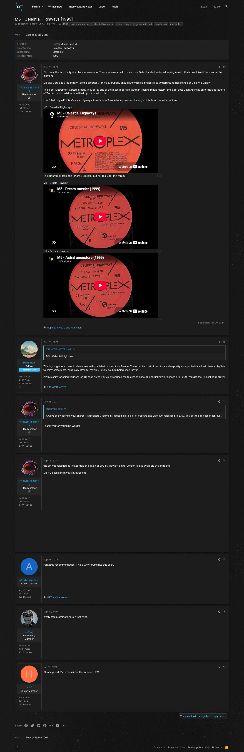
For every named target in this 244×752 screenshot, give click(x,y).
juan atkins (161, 24)
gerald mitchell (144, 24)
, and (64, 327)
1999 (65, 24)
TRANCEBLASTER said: (58, 349)
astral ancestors (80, 24)
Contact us (159, 747)
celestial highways (103, 24)
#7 (224, 666)
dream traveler (124, 24)
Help (207, 747)
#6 (224, 611)
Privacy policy (195, 747)
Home (215, 747)
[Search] (226, 6)
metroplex (175, 24)
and (57, 597)
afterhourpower (29, 580)
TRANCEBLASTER (27, 24)
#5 (224, 559)
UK (20, 386)
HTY (29, 687)
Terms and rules (177, 747)
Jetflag (29, 632)
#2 (224, 341)
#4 (224, 460)
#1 (224, 66)
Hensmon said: (54, 408)
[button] (42, 7)
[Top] (222, 747)
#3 (224, 401)
